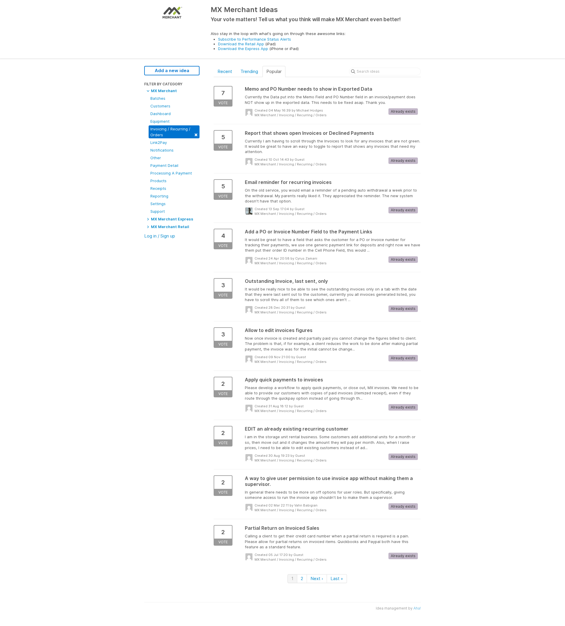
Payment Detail (164, 165)
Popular (274, 71)
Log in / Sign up (159, 236)
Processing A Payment (171, 173)
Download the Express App (243, 48)
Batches (157, 98)
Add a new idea (172, 70)
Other (155, 157)
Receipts (158, 188)
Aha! (417, 608)
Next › (316, 578)
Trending (249, 71)
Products (158, 180)
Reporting (159, 196)
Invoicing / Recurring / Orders (174, 132)
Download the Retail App (241, 43)
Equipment (160, 121)
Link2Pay (158, 142)
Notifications (162, 150)
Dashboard (160, 113)
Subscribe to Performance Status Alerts (254, 39)
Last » (336, 578)
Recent (224, 71)
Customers (160, 106)
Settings (158, 203)
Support (157, 211)
